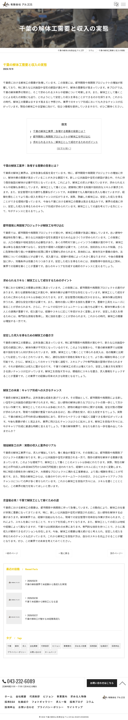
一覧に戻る (64, 553)
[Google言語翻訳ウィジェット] (116, 4)
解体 (17, 645)
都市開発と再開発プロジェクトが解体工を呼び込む (62, 136)
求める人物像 (80, 645)
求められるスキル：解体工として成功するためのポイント (65, 142)
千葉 (9, 645)
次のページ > (116, 553)
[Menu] (123, 4)
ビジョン (56, 645)
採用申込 (115, 645)
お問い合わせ (35, 652)
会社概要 (33, 645)
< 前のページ (12, 553)
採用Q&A (93, 645)
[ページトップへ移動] (122, 683)
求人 (24, 645)
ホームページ (50, 652)
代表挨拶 (45, 645)
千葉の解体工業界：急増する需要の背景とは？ (59, 131)
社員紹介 (104, 645)
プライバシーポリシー (16, 652)
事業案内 (67, 645)
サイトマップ (75, 707)
